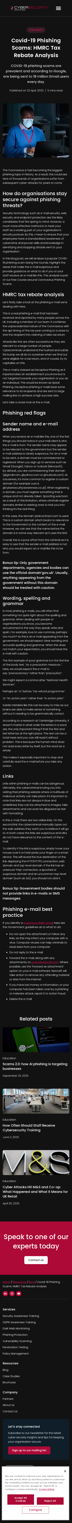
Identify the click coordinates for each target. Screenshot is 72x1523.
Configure (35, 1510)
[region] (35, 1493)
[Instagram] (12, 1293)
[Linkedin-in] (5, 1293)
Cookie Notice (46, 1489)
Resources (19, 1282)
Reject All (50, 1501)
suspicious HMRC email (38, 923)
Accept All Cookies (20, 1499)
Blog (32, 1282)
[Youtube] (18, 1293)
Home (6, 1282)
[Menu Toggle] (58, 8)
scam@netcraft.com (45, 962)
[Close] (65, 1471)
